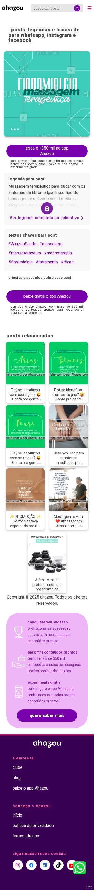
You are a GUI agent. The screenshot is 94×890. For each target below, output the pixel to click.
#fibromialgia (20, 262)
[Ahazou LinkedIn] (45, 865)
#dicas (67, 262)
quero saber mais (47, 715)
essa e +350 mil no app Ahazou (47, 151)
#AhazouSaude (22, 243)
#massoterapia (58, 252)
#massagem (50, 243)
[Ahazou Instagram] (18, 865)
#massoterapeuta (24, 252)
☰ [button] (89, 8)
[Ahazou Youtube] (72, 865)
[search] (77, 8)
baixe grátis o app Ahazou (47, 296)
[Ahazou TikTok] (58, 865)
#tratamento (47, 262)
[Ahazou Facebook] (31, 865)
